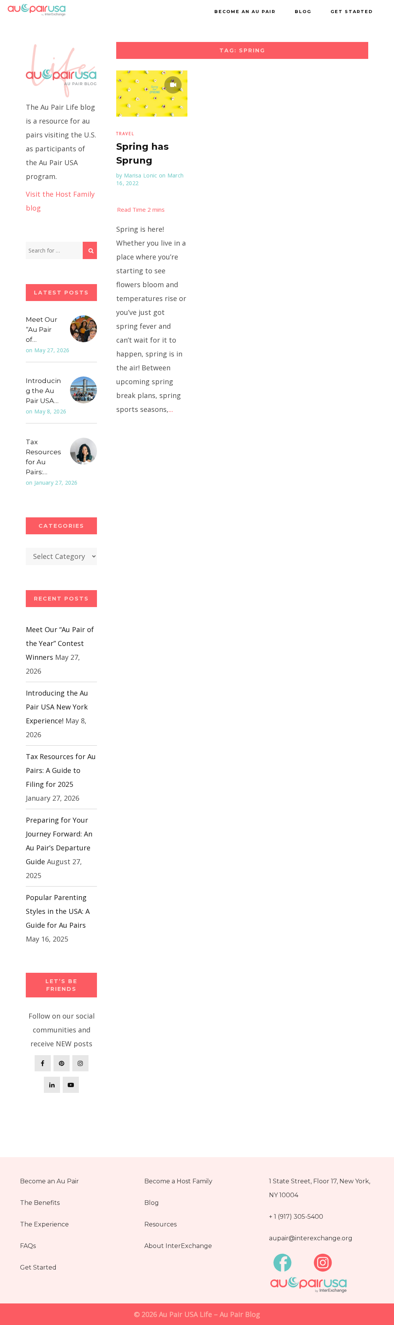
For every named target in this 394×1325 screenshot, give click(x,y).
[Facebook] (43, 1063)
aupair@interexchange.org (310, 1238)
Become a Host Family (178, 1181)
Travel (125, 133)
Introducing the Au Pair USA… (43, 391)
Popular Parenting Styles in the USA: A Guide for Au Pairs (58, 911)
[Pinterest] (61, 1063)
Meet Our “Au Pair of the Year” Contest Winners (60, 643)
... (171, 409)
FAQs (28, 1246)
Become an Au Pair (244, 11)
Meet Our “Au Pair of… (41, 329)
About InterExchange (178, 1246)
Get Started (352, 11)
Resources (160, 1224)
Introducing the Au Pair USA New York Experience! (57, 706)
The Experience (44, 1224)
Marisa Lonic (140, 175)
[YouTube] (71, 1085)
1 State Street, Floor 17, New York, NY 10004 (319, 1188)
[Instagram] (80, 1063)
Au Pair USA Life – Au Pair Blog (209, 1314)
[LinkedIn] (52, 1085)
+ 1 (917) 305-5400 (296, 1216)
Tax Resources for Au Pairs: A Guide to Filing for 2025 (61, 770)
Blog (303, 11)
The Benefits (40, 1202)
